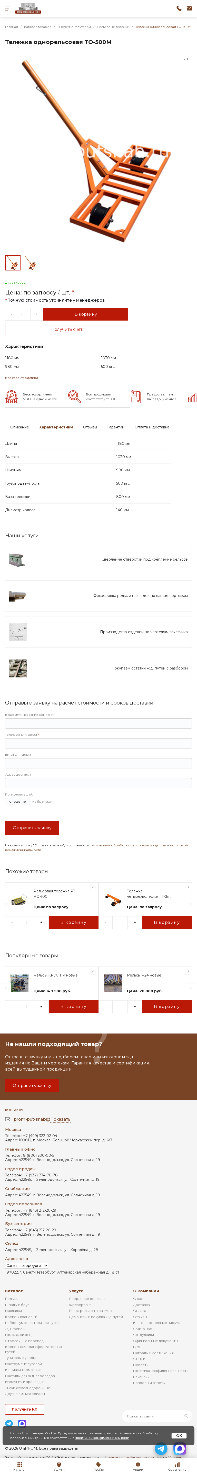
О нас (138, 1299)
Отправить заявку (32, 827)
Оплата (139, 1311)
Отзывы (90, 427)
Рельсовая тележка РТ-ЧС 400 (55, 894)
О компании (146, 1290)
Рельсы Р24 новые (144, 975)
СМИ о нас (142, 1329)
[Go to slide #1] (13, 263)
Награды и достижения (153, 1353)
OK (179, 1435)
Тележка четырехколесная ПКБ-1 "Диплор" (149, 894)
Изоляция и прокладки (24, 1382)
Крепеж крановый (21, 1317)
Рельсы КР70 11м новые (56, 975)
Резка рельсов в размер (90, 1311)
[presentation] (6, 904)
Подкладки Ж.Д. (18, 1335)
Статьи (139, 1359)
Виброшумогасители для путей (32, 1323)
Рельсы (11, 1299)
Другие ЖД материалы (25, 1394)
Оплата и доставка (152, 427)
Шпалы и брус (17, 1305)
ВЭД (136, 1347)
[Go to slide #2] (31, 263)
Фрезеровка (80, 1305)
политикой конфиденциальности (102, 1438)
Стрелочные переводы (25, 1341)
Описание (19, 427)
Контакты (14, 1110)
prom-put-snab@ (42, 1119)
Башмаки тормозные (23, 1370)
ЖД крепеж (15, 1329)
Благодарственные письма (156, 1323)
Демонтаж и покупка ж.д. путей (96, 1317)
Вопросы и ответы (149, 1383)
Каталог (14, 1290)
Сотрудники (143, 1335)
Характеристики (56, 427)
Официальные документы (155, 1341)
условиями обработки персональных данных (129, 845)
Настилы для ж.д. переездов (30, 1376)
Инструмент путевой (23, 1364)
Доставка (141, 1305)
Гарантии (115, 427)
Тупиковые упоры (20, 1358)
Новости (141, 1365)
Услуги (76, 1290)
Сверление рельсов (87, 1299)
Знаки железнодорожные (27, 1388)
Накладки (13, 1311)
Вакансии (141, 1377)
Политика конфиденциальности (161, 1371)
